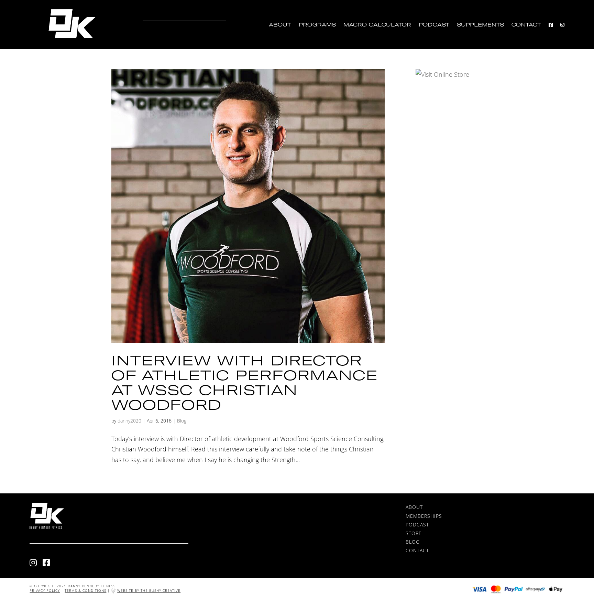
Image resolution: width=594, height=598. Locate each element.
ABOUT (280, 25)
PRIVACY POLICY (45, 590)
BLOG (413, 541)
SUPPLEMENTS (480, 25)
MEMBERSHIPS (424, 516)
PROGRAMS (317, 25)
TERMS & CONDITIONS (85, 590)
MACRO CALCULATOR (377, 25)
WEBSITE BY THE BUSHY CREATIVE (148, 590)
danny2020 (129, 420)
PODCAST (434, 25)
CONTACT (526, 25)
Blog (181, 420)
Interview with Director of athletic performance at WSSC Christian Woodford (244, 382)
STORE (414, 533)
